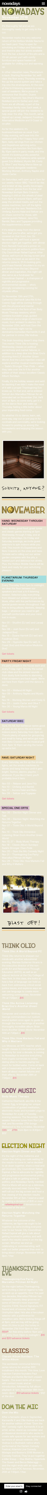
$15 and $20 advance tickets (23, 1337)
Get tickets (8, 653)
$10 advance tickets (27, 1393)
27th (14, 1130)
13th (4, 1130)
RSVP (5, 1331)
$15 (22, 998)
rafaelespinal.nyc (14, 1204)
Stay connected (33, 1486)
